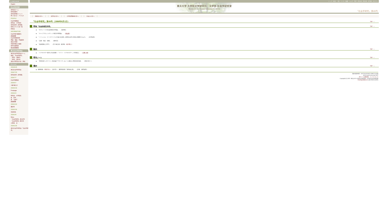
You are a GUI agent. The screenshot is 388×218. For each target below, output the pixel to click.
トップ (330, 1)
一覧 (338, 1)
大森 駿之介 (14, 85)
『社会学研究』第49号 (367, 11)
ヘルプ (351, 1)
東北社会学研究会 (17, 51)
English (13, 4)
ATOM (370, 1)
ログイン (375, 1)
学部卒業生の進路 (16, 44)
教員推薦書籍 (15, 48)
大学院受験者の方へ (73, 16)
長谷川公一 (47, 69)
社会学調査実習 (15, 38)
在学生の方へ (55, 16)
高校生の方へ (39, 16)
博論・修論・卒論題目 (17, 40)
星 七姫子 (14, 99)
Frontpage (14, 90)
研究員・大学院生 (16, 23)
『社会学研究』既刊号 (17, 121)
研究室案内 (14, 12)
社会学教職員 (15, 21)
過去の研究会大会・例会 (18, 61)
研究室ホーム (15, 10)
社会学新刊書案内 (16, 34)
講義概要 (13, 36)
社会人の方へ (90, 16)
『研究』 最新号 (15, 57)
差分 (334, 1)
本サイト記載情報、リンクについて (368, 77)
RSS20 (365, 1)
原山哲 (67, 33)
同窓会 (13, 29)
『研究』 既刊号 (15, 59)
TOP (371, 21)
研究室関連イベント (17, 14)
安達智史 (13, 112)
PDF (355, 1)
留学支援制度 (15, 46)
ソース (342, 1)
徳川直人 (69, 44)
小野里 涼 (14, 123)
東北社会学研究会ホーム (18, 53)
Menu (12, 117)
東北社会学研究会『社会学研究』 (19, 129)
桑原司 (13, 106)
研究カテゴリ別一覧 (17, 27)
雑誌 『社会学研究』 (17, 55)
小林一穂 (85, 52)
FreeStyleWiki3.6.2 (363, 80)
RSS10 (360, 1)
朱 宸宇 (13, 97)
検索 (346, 1)
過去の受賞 (14, 42)
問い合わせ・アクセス (17, 15)
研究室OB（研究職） (17, 25)
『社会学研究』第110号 (18, 119)
